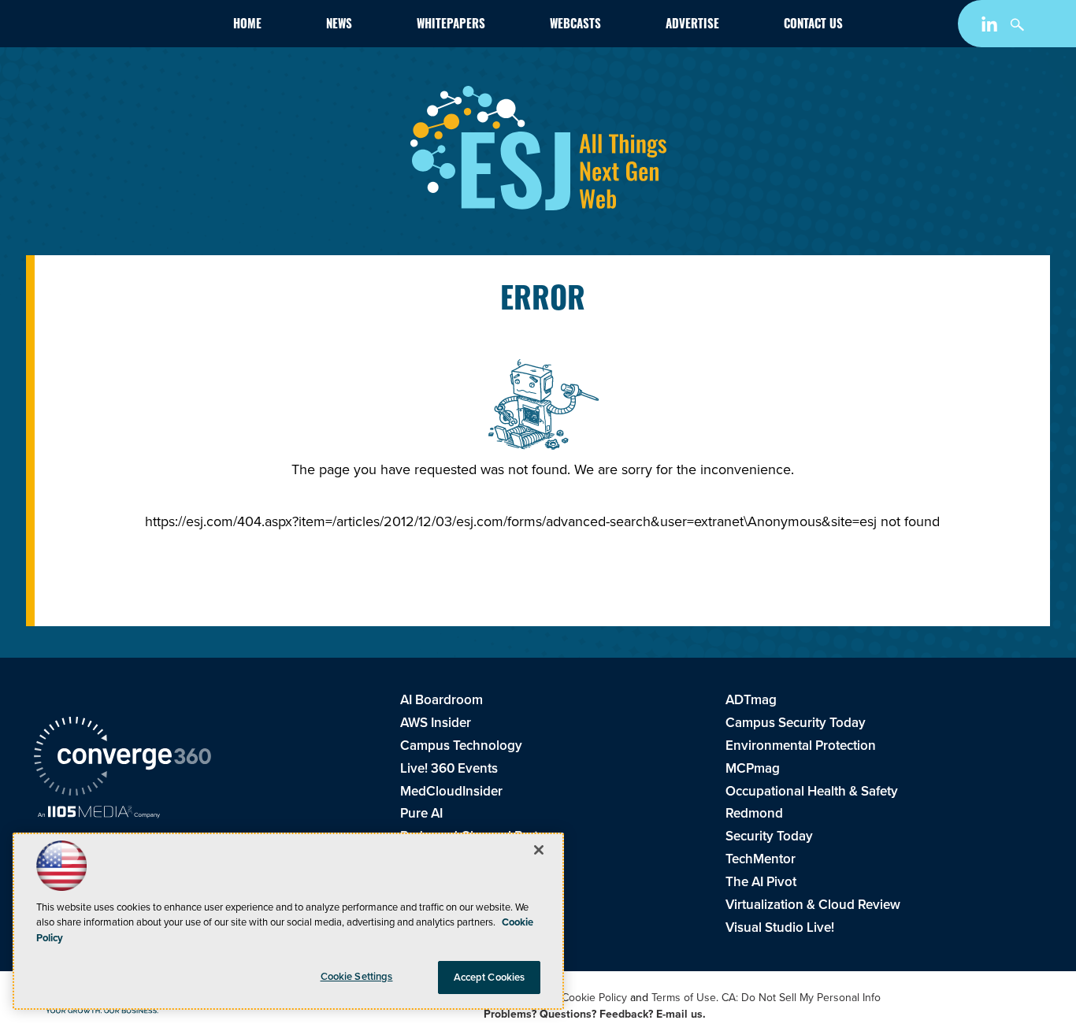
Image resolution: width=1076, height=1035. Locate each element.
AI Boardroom (441, 700)
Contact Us (813, 26)
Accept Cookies (489, 977)
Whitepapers (451, 26)
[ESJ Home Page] (125, 27)
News (339, 26)
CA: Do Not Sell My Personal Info (801, 997)
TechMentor (760, 859)
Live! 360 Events (449, 768)
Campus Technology (461, 745)
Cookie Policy (594, 997)
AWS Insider (435, 723)
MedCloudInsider (451, 791)
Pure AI (421, 813)
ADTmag (751, 700)
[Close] (538, 850)
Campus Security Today (795, 723)
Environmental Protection (800, 745)
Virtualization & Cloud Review (812, 904)
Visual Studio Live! (779, 927)
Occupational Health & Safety (811, 791)
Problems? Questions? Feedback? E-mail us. (595, 1014)
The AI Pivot (760, 882)
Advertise (692, 26)
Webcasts (575, 26)
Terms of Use (683, 997)
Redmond (754, 813)
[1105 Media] (99, 813)
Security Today (769, 836)
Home (247, 26)
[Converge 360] (122, 758)
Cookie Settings (357, 976)
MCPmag (752, 768)
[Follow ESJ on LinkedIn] (991, 27)
